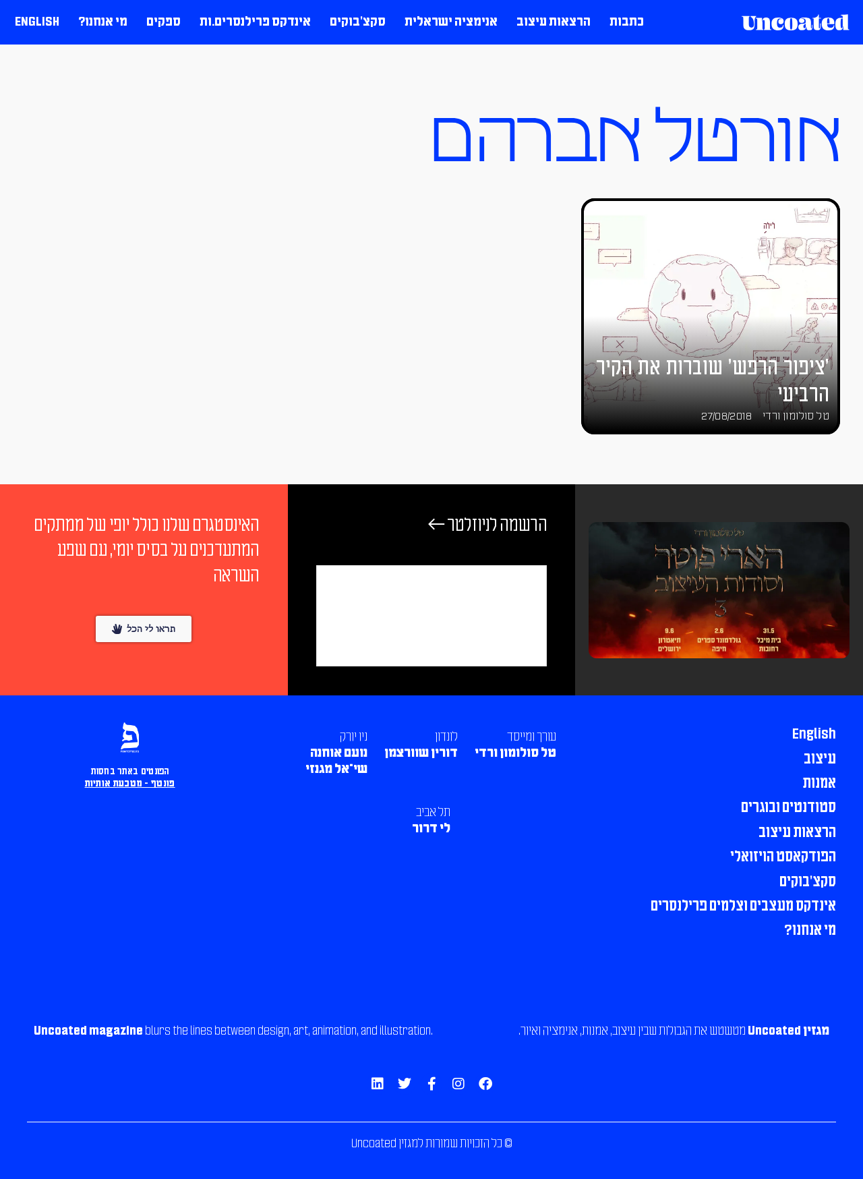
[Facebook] (485, 1084)
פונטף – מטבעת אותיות (130, 784)
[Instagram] (458, 1084)
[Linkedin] (377, 1084)
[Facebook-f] (431, 1084)
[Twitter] (404, 1084)
